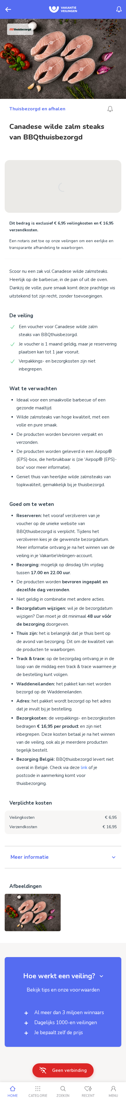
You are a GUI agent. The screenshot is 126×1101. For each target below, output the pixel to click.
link (84, 767)
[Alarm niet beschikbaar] (110, 108)
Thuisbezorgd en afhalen (37, 109)
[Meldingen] (119, 9)
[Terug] (8, 9)
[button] (63, 857)
